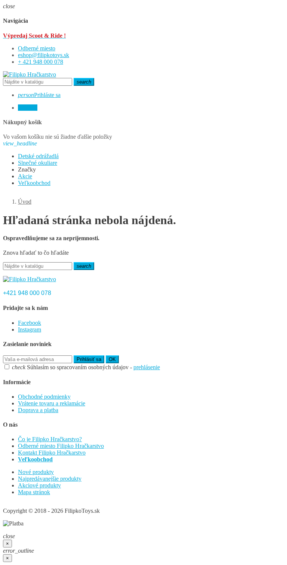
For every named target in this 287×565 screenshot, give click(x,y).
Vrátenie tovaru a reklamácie (51, 403)
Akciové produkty (39, 485)
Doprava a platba (38, 410)
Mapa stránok (34, 492)
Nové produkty (36, 472)
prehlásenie (146, 367)
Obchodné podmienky (44, 396)
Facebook (29, 323)
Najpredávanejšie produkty (49, 478)
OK (112, 359)
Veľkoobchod (35, 459)
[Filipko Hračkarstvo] (29, 74)
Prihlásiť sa (89, 359)
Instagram (29, 329)
